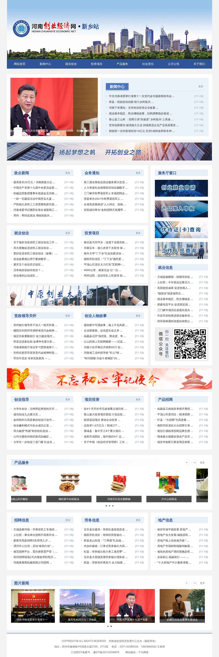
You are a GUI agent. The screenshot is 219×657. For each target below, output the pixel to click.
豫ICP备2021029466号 (106, 652)
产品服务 (122, 64)
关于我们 (199, 64)
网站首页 (19, 64)
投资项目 (96, 64)
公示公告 (173, 64)
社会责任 (148, 64)
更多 (200, 86)
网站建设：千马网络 (136, 652)
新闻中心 (45, 64)
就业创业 (71, 64)
